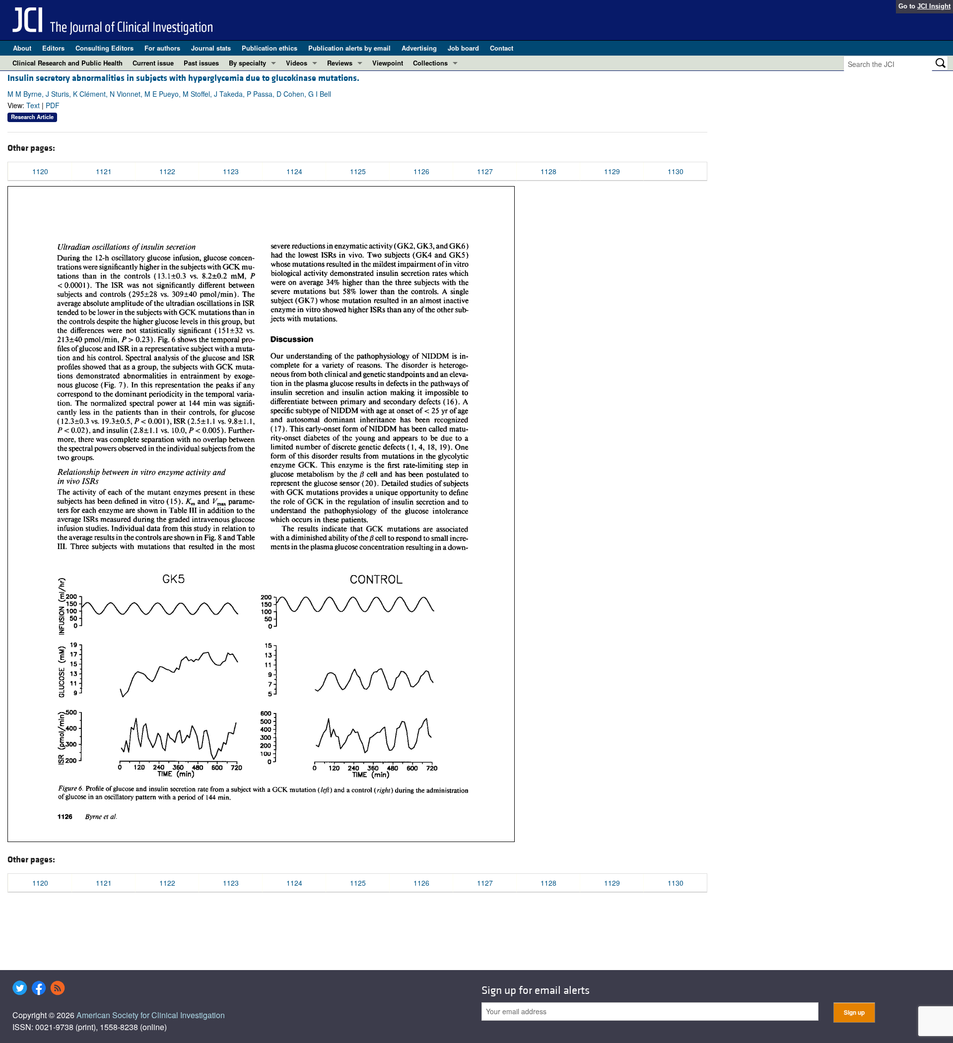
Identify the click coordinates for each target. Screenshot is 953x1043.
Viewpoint (387, 62)
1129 (612, 171)
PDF (53, 105)
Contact (501, 48)
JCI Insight (934, 6)
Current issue (153, 62)
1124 (294, 171)
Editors (53, 48)
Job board (463, 48)
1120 (40, 171)
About (22, 48)
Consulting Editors (104, 48)
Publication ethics (269, 48)
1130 (675, 171)
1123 (231, 171)
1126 (421, 171)
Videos (296, 62)
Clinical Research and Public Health (67, 62)
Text (33, 105)
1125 (358, 171)
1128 (548, 171)
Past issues (201, 62)
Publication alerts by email (349, 48)
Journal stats (211, 48)
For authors (162, 48)
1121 (104, 171)
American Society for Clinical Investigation (150, 1015)
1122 (167, 171)
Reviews (339, 62)
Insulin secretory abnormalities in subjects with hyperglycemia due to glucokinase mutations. (183, 78)
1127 (485, 171)
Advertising (419, 48)
